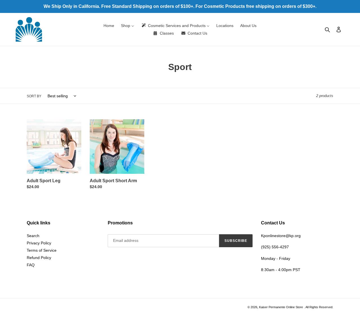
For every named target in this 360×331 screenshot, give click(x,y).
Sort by (34, 96)
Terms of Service (42, 250)
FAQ (31, 265)
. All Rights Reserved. (318, 307)
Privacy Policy (39, 243)
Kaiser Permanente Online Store (281, 307)
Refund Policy (39, 257)
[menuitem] (109, 26)
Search (33, 235)
